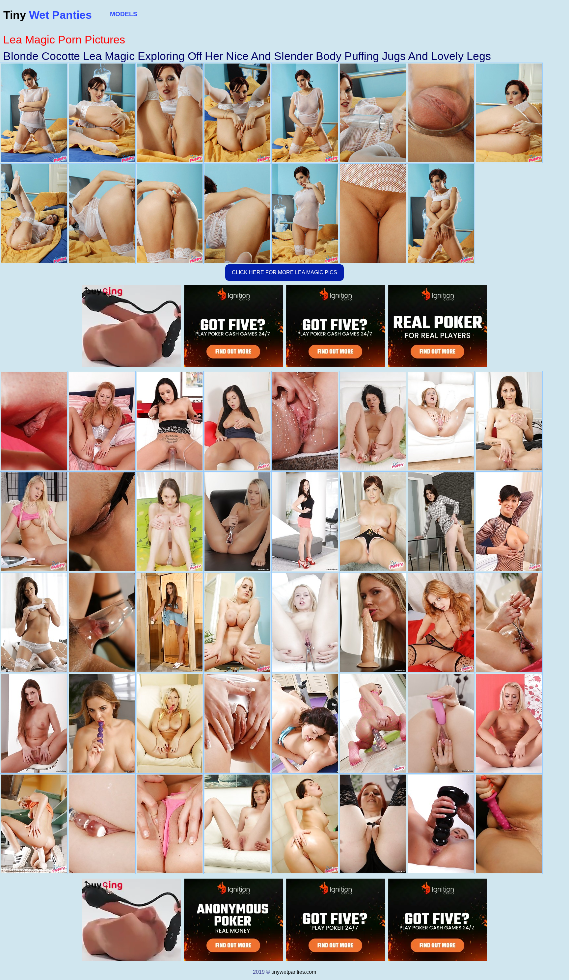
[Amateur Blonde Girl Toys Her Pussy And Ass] (509, 622)
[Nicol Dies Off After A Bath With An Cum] (373, 521)
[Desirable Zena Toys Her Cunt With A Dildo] (34, 723)
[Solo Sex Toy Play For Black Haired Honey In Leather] (102, 521)
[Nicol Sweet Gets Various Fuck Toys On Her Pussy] (509, 421)
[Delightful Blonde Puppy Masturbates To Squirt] (509, 824)
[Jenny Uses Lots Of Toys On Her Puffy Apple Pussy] (441, 824)
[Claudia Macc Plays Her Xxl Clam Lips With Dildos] (373, 622)
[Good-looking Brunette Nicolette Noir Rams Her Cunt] (169, 622)
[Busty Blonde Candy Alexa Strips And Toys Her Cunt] (102, 723)
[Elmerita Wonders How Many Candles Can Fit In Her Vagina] (509, 723)
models (123, 14)
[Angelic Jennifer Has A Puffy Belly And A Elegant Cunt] (169, 521)
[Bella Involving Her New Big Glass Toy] (102, 824)
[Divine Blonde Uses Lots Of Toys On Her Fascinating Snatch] (237, 521)
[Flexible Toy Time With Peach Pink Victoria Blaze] (237, 421)
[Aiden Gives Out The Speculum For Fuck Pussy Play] (237, 723)
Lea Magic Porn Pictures (64, 39)
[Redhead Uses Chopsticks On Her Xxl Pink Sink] (237, 824)
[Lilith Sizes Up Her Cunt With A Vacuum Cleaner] (34, 521)
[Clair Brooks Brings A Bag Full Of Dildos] (169, 421)
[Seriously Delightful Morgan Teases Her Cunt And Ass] (305, 521)
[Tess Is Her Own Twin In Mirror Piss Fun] (305, 421)
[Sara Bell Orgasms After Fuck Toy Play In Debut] (441, 521)
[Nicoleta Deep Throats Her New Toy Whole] (509, 521)
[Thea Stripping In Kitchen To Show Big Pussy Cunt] (34, 824)
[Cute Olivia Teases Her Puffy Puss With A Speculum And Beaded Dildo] (305, 622)
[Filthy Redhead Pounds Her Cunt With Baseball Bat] (373, 824)
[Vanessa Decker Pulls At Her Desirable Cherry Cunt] (102, 622)
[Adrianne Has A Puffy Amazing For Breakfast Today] (373, 421)
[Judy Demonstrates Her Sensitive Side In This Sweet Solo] (34, 421)
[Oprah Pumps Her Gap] (102, 421)
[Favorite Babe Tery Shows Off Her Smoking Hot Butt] (305, 824)
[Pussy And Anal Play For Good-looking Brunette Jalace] (441, 723)
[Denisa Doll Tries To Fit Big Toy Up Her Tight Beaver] (373, 723)
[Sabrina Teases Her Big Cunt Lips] (441, 421)
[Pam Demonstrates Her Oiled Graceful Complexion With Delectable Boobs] (237, 622)
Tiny (47, 15)
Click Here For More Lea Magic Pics (284, 272)
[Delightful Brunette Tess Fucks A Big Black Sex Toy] (34, 622)
